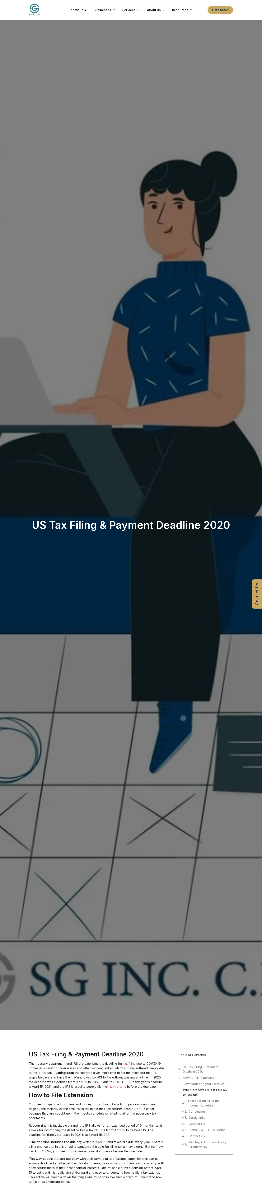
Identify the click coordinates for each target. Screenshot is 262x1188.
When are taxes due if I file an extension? (205, 1092)
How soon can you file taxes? (204, 1084)
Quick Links (197, 1118)
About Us (154, 10)
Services (129, 10)
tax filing (129, 1063)
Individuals (78, 10)
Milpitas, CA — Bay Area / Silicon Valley (207, 1144)
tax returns (118, 1086)
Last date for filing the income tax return (204, 1103)
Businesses (102, 10)
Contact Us (197, 1124)
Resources (180, 10)
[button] (104, 10)
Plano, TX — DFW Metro (207, 1130)
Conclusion (197, 1111)
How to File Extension (199, 1078)
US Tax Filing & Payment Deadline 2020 (200, 1069)
